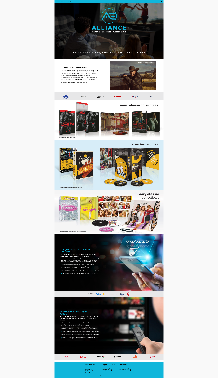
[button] (57, 97)
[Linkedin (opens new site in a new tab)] (161, 1)
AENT (61, 1)
